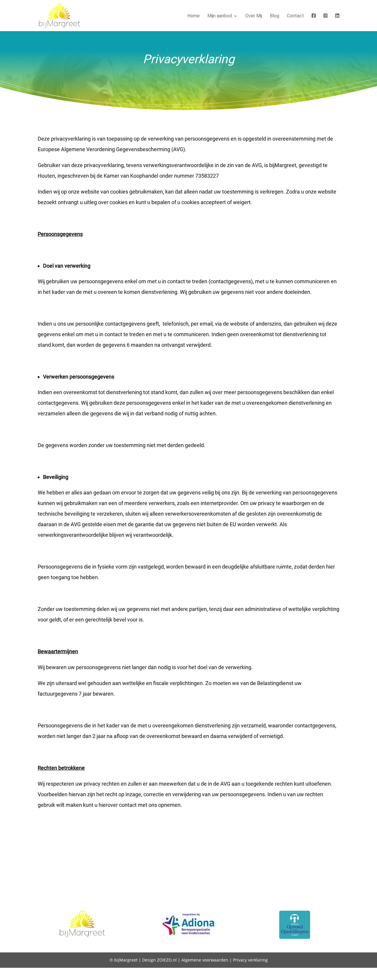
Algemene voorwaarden (204, 960)
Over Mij (253, 16)
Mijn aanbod (219, 16)
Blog (274, 16)
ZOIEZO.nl (167, 960)
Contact (295, 16)
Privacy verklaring (250, 960)
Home (193, 16)
